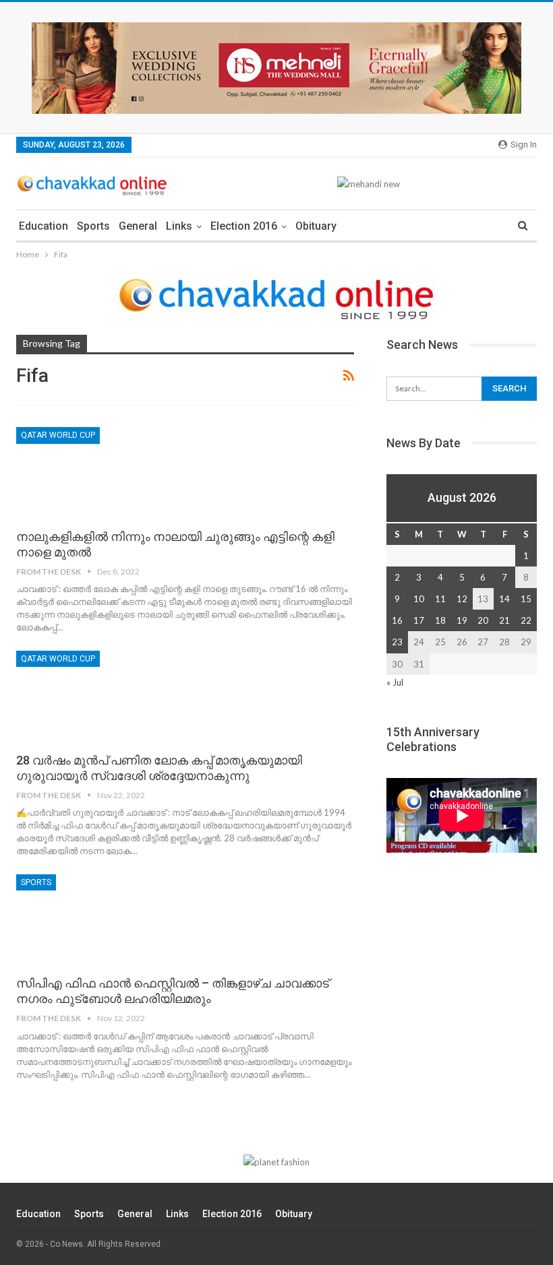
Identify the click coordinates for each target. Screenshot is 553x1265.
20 (482, 620)
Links (179, 226)
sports (36, 882)
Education (43, 226)
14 (504, 598)
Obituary (316, 226)
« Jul (394, 682)
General (138, 226)
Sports (93, 226)
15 (526, 598)
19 (462, 620)
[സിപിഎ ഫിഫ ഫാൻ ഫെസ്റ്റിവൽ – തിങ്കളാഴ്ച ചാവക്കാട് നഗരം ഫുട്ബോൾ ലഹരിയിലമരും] (87, 919)
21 (504, 620)
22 (526, 620)
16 (397, 620)
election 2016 (243, 226)
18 (440, 620)
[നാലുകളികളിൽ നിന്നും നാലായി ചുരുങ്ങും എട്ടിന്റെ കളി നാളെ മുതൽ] (87, 472)
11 (440, 598)
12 (462, 598)
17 (418, 620)
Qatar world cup (58, 435)
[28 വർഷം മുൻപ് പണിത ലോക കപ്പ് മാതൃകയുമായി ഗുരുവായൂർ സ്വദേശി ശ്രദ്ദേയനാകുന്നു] (87, 696)
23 (397, 642)
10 (418, 598)
